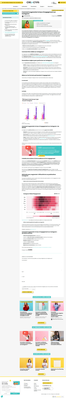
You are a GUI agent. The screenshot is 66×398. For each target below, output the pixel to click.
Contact (35, 388)
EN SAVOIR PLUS (42, 155)
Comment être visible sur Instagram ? (11, 20)
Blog (5, 8)
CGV (48, 394)
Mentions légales (44, 394)
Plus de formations (41, 349)
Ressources (50, 6)
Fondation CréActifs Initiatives (37, 390)
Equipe (35, 383)
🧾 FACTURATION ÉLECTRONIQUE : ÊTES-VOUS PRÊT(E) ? (11, 2)
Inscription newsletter (47, 383)
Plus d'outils (41, 374)
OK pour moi (15, 393)
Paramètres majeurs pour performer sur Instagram (11, 22)
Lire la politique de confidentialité (6, 390)
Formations (15, 6)
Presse (35, 387)
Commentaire (24, 260)
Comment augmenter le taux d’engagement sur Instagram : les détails (10, 27)
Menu (5, 4)
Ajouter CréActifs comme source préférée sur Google (32, 18)
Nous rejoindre (36, 386)
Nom (23, 271)
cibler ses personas (51, 135)
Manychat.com (33, 229)
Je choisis (5, 393)
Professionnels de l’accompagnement (27, 387)
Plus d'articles (41, 322)
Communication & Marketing (11, 8)
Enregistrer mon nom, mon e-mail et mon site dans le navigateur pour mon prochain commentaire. (40, 286)
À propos (42, 6)
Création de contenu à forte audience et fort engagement (11, 30)
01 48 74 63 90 (62, 2)
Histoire (35, 384)
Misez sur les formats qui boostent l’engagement (11, 25)
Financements (34, 6)
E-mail (23, 276)
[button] (2, 396)
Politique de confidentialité (55, 394)
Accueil (3, 8)
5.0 (55, 396)
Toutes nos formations (8, 10)
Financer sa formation (26, 385)
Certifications (24, 6)
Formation (40, 147)
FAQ (49, 394)
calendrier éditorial (43, 138)
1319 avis (62, 396)
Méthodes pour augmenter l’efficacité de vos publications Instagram (11, 32)
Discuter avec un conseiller (9, 13)
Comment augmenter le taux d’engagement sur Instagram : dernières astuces (10, 35)
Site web (23, 281)
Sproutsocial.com (25, 220)
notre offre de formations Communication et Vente (42, 247)
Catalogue (26, 383)
